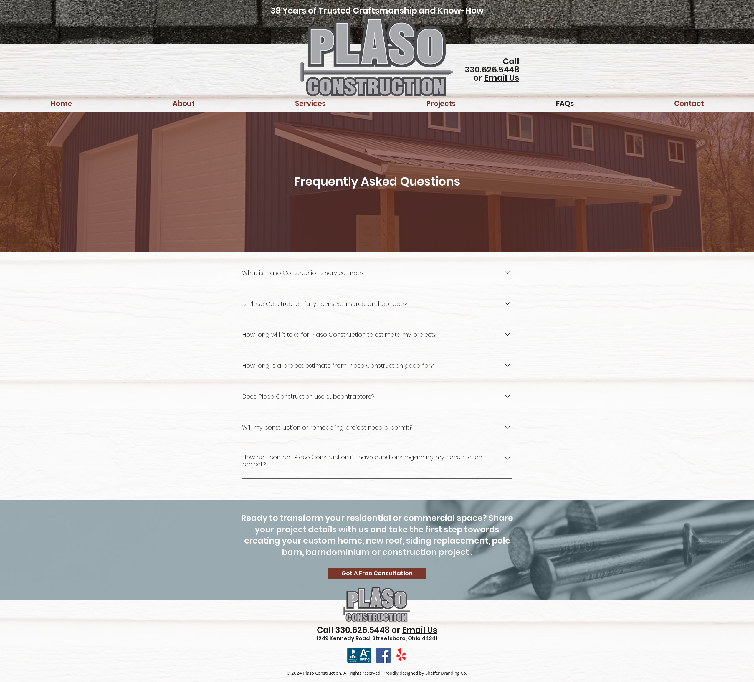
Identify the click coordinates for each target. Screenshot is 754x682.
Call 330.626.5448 (492, 65)
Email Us (501, 78)
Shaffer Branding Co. (446, 673)
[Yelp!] (401, 655)
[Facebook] (383, 655)
